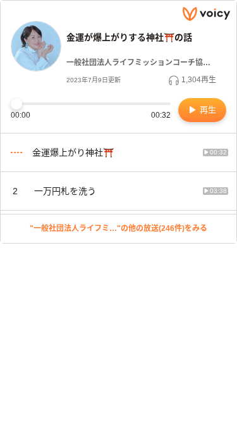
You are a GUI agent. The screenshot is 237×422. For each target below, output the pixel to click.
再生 (206, 110)
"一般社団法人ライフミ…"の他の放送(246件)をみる (118, 228)
